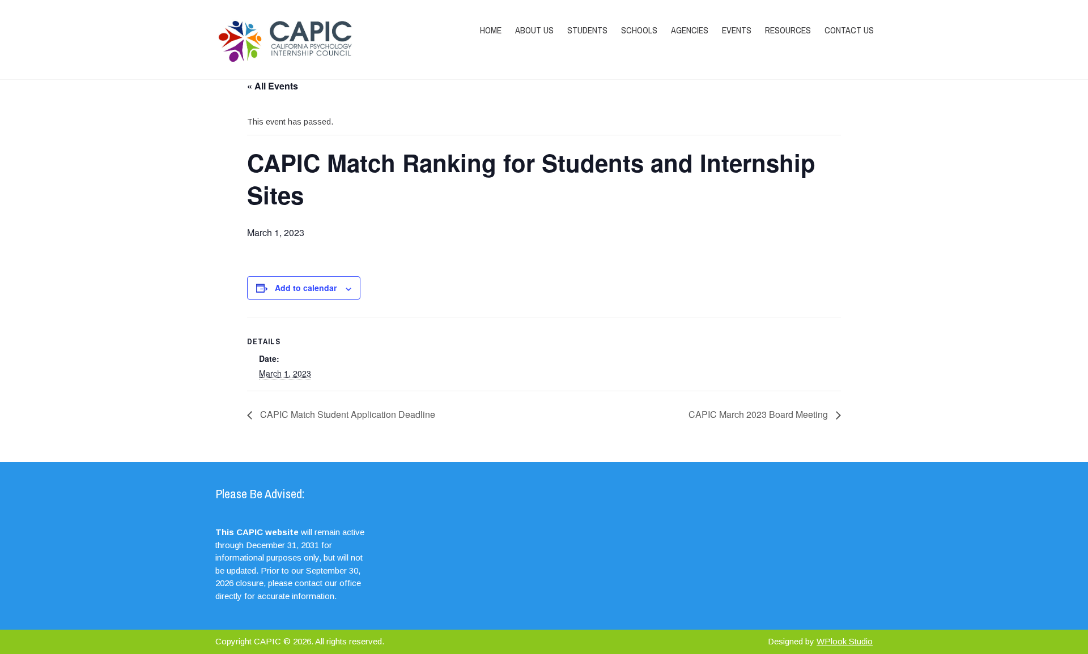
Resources (788, 30)
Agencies (689, 30)
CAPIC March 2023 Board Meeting (759, 414)
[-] (313, 39)
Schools (639, 30)
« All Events (272, 85)
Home (491, 30)
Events (736, 30)
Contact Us (849, 30)
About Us (534, 30)
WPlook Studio (845, 641)
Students (587, 30)
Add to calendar (306, 287)
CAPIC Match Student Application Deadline (346, 414)
